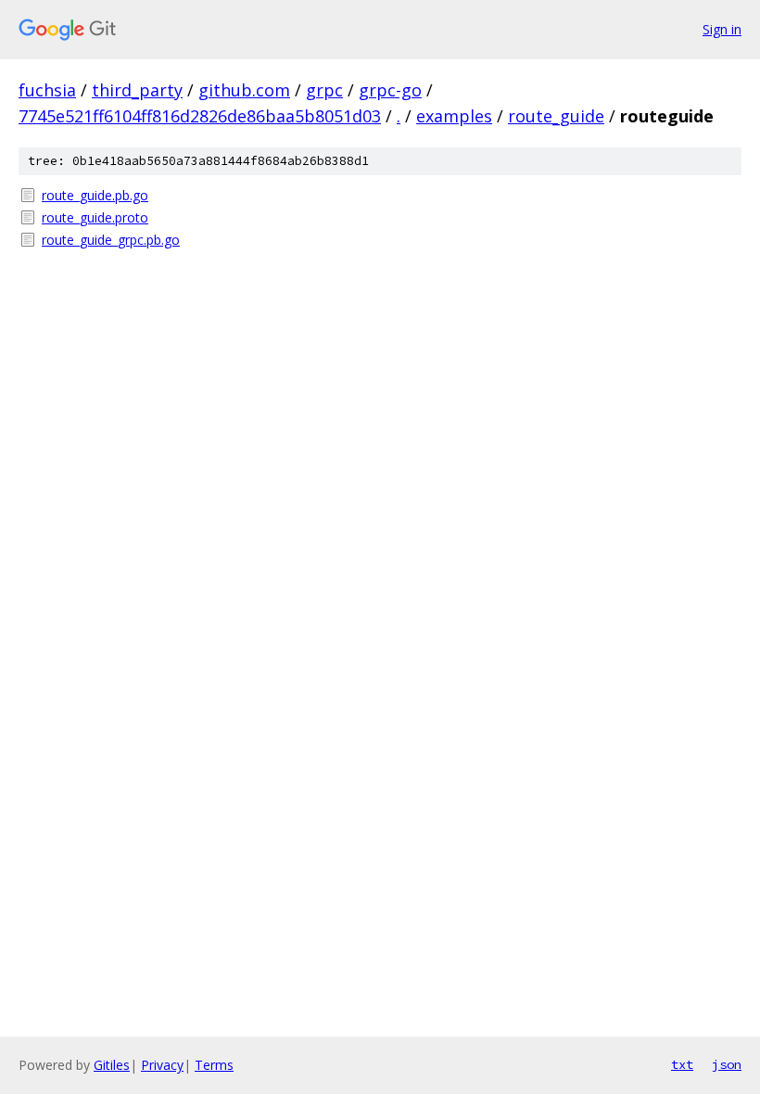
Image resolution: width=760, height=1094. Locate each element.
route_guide (556, 116)
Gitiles (112, 1065)
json (726, 1064)
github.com (244, 90)
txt (682, 1064)
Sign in (722, 29)
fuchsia (47, 90)
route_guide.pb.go (95, 195)
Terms (214, 1065)
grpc (324, 90)
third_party (137, 90)
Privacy (162, 1065)
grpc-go (390, 90)
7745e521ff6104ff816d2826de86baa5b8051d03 (200, 116)
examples (454, 116)
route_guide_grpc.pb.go (111, 239)
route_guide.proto (95, 217)
